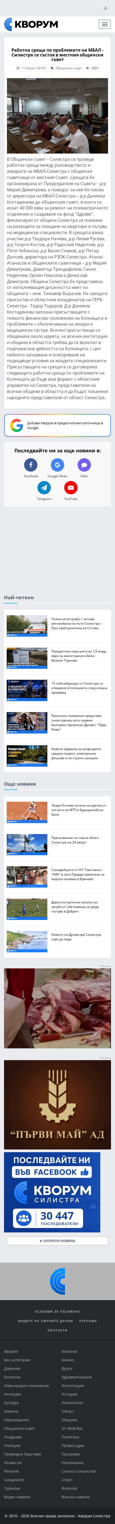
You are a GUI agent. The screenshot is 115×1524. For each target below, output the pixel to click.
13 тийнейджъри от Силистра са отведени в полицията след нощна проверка (79, 688)
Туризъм (12, 1488)
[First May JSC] (57, 1104)
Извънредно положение (26, 1385)
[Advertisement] (57, 554)
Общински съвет (68, 68)
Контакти (57, 1330)
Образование (16, 1419)
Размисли (13, 1462)
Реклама (88, 1321)
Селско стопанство (79, 1471)
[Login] (105, 7)
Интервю (12, 1394)
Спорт (67, 1479)
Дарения (12, 1368)
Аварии (11, 1351)
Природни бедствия (22, 1454)
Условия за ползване (57, 1311)
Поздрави (13, 1436)
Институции (73, 1385)
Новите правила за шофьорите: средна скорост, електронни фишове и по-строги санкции (76, 753)
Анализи (69, 1351)
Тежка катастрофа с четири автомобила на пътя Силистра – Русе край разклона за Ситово (76, 623)
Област (68, 1411)
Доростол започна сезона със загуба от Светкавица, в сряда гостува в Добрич (75, 907)
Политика (70, 1436)
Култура (11, 1402)
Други (67, 1368)
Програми (71, 1454)
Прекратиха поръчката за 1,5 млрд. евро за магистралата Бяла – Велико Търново (79, 655)
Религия (11, 1471)
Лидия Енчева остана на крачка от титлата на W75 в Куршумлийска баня (78, 809)
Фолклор (69, 1488)
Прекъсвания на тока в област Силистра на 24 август (75, 839)
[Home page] (31, 24)
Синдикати (14, 1479)
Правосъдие (73, 1445)
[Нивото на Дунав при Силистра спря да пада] (27, 941)
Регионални (72, 1462)
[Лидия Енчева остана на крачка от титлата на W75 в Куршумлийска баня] (27, 812)
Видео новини (17, 1496)
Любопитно (72, 1402)
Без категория (17, 1359)
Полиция (12, 1445)
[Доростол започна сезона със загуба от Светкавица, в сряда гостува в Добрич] (27, 909)
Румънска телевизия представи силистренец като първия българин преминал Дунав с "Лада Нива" (78, 723)
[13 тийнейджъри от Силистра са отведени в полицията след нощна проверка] (27, 690)
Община (69, 1419)
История (69, 1394)
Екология (12, 1377)
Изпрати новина (59, 1241)
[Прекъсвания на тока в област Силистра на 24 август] (27, 844)
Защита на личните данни (45, 1321)
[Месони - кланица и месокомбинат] (57, 1046)
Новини (11, 1411)
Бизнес (68, 1359)
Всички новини (76, 1496)
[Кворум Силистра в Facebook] (57, 1192)
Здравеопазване (77, 1377)
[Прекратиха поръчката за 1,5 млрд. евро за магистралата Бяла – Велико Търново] (27, 658)
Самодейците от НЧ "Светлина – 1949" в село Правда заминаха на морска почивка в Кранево (78, 874)
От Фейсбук (72, 1428)
